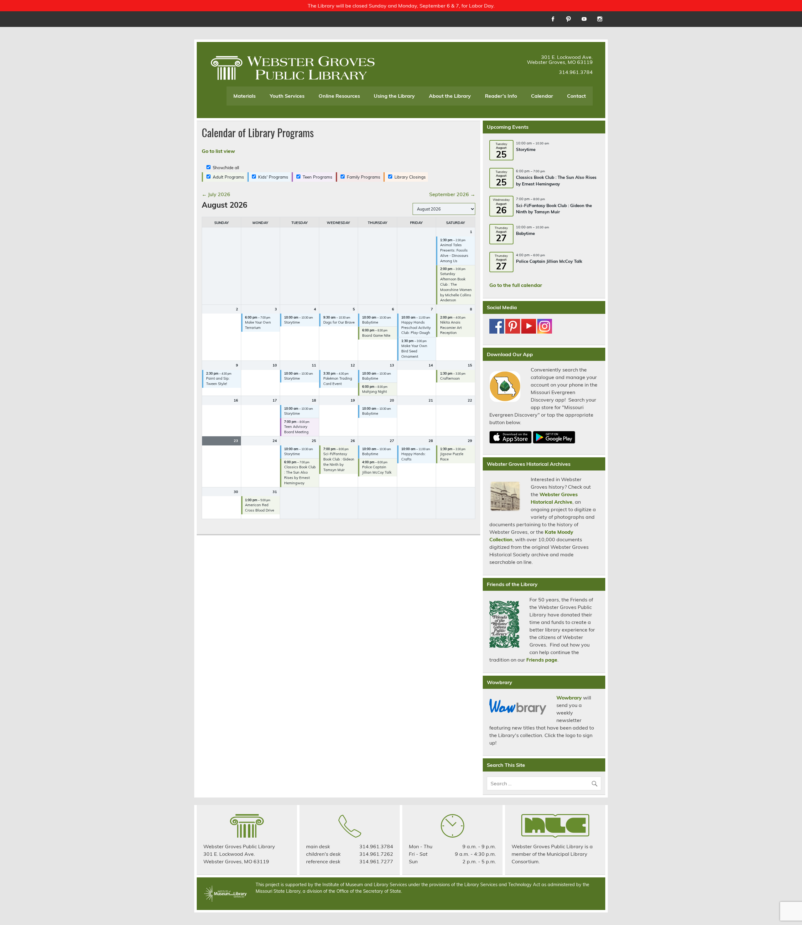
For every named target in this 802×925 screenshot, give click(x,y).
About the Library (450, 96)
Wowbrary (569, 697)
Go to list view (218, 151)
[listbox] (444, 209)
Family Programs (363, 176)
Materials (244, 96)
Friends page (541, 660)
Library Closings (409, 176)
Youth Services (287, 96)
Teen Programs (316, 176)
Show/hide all (225, 167)
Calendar (542, 96)
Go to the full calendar (515, 285)
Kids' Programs (272, 176)
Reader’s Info (501, 96)
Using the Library (394, 96)
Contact (576, 96)
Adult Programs (227, 176)
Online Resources (339, 96)
